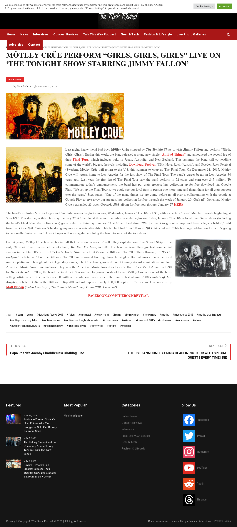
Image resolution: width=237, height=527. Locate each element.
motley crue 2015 (183, 315)
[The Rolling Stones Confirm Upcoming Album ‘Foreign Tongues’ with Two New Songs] (13, 441)
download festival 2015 (50, 315)
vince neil (126, 326)
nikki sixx (127, 320)
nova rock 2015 (146, 320)
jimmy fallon (132, 315)
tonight (112, 326)
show (198, 320)
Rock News (15, 79)
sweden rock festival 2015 (25, 326)
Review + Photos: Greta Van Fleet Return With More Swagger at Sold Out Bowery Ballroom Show (40, 425)
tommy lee (97, 326)
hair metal (85, 315)
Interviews (128, 429)
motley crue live (51, 320)
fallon (71, 315)
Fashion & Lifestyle (133, 449)
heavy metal (102, 315)
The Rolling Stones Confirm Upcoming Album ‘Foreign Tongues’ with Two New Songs (40, 447)
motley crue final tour (209, 315)
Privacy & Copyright (18, 521)
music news (111, 320)
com (20, 315)
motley (165, 315)
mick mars (150, 315)
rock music (166, 320)
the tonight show (54, 326)
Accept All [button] (224, 6)
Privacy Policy (222, 521)
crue (30, 315)
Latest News (129, 416)
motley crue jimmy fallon (24, 320)
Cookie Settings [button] (204, 6)
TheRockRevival (77, 326)
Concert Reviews (132, 423)
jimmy (117, 315)
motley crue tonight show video (82, 320)
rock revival (183, 320)
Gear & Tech (129, 442)
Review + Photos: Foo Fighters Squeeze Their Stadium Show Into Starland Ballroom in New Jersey (40, 470)
